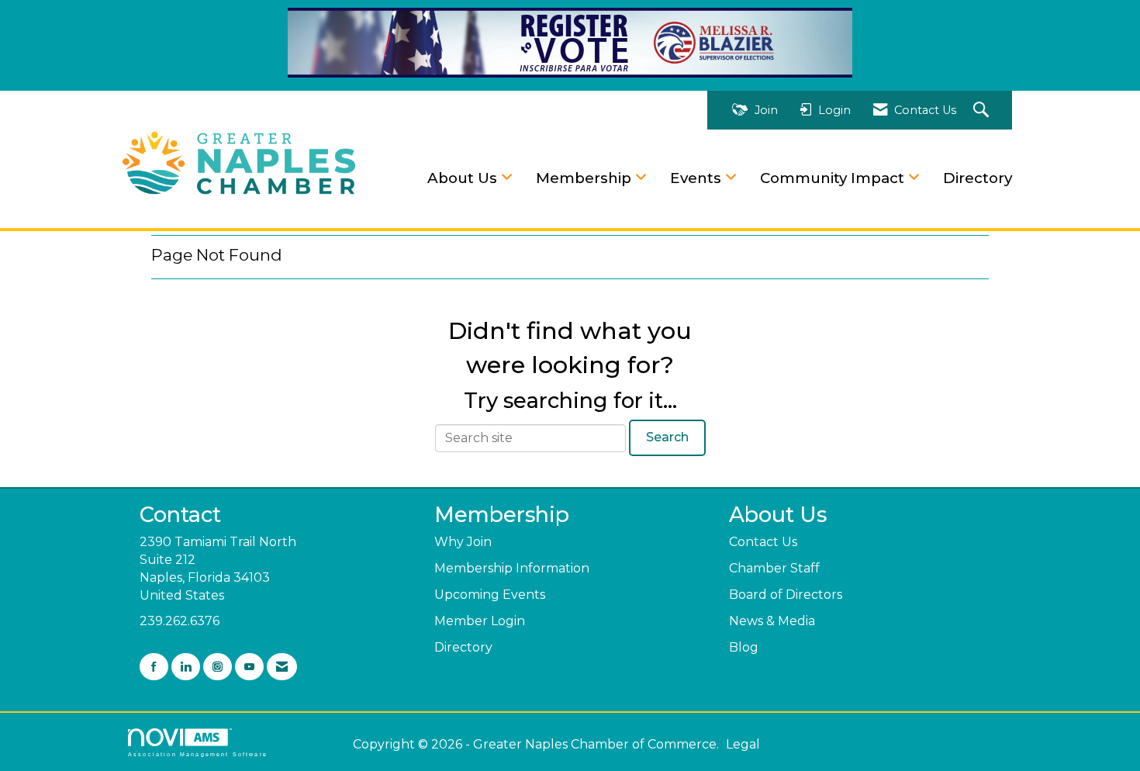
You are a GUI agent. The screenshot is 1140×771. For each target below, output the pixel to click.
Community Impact (834, 178)
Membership (585, 178)
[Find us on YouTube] (249, 666)
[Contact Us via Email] (282, 666)
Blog (743, 647)
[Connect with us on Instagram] (217, 666)
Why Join (463, 541)
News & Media (772, 621)
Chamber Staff (774, 568)
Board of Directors (785, 594)
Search (667, 437)
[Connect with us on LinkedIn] (185, 666)
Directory (977, 178)
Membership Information (511, 568)
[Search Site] (983, 110)
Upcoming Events (489, 594)
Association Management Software (198, 754)
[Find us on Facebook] (154, 666)
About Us (464, 178)
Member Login (479, 621)
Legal (743, 744)
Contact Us (763, 541)
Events (697, 178)
